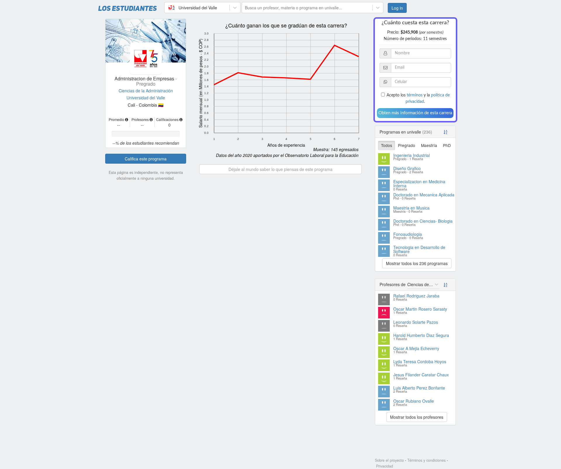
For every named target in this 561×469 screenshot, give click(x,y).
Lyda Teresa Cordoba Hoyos (419, 361)
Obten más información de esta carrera (415, 113)
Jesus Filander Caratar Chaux (421, 375)
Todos (386, 145)
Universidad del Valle (146, 98)
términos (415, 95)
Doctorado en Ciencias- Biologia (423, 221)
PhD (447, 145)
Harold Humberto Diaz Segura (421, 335)
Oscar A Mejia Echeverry (416, 348)
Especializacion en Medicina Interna (419, 183)
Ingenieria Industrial (411, 155)
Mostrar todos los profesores (416, 417)
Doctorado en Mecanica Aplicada (423, 195)
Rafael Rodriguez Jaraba (416, 296)
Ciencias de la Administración (146, 91)
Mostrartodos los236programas (417, 263)
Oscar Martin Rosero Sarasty (420, 309)
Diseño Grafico (407, 168)
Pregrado (406, 145)
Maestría (429, 145)
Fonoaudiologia (407, 234)
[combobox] (168, 7)
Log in (397, 8)
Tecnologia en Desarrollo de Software (419, 249)
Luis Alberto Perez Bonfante (419, 388)
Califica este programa (146, 159)
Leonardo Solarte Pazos (415, 322)
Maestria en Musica (411, 208)
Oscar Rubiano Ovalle (413, 401)
